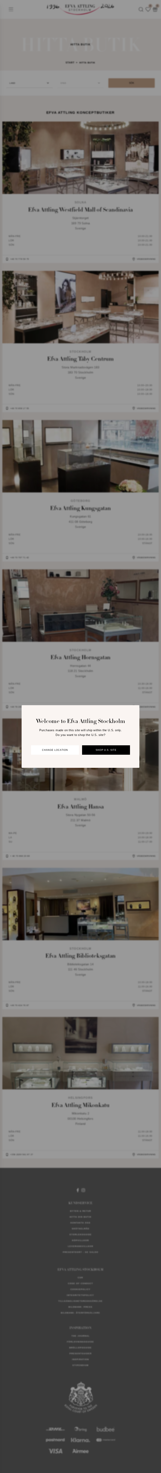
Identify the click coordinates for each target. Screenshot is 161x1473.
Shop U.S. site (106, 750)
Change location (55, 750)
